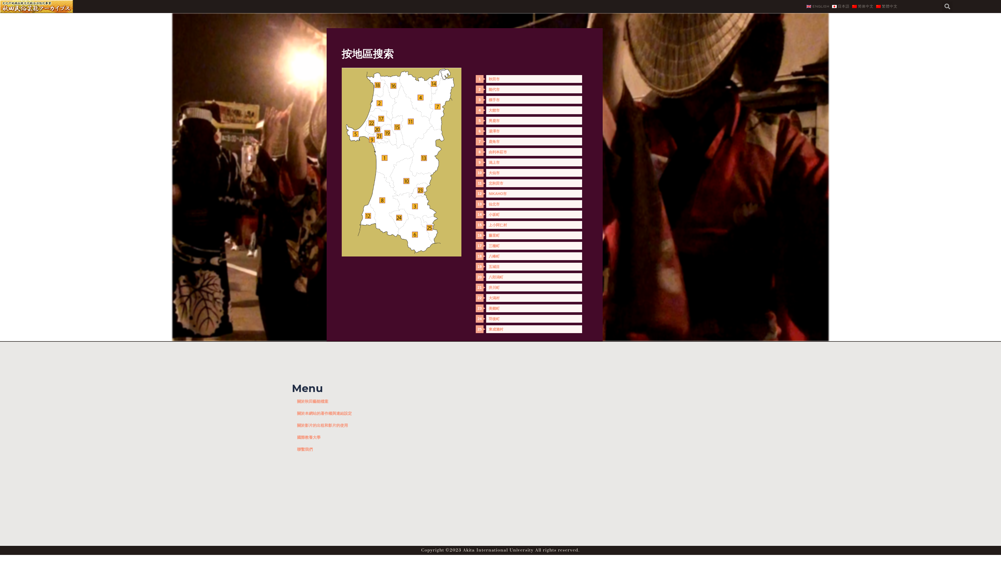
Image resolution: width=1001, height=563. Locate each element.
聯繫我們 (305, 449)
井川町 (494, 287)
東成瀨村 (496, 329)
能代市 (494, 89)
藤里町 (494, 235)
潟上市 (494, 162)
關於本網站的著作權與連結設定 (324, 413)
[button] (947, 6)
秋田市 (494, 79)
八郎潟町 (496, 277)
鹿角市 (494, 141)
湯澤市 (494, 131)
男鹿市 (494, 121)
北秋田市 (496, 183)
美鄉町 (494, 308)
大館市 (494, 110)
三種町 (494, 246)
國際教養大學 (309, 437)
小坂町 (494, 214)
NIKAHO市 (498, 194)
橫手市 (494, 100)
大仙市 (494, 173)
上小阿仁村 (498, 225)
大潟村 (494, 298)
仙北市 (494, 204)
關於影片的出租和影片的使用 (322, 425)
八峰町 (494, 256)
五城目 (494, 267)
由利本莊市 (498, 152)
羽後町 (494, 319)
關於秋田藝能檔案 (312, 401)
